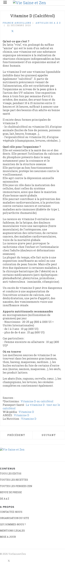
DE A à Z (4, 498)
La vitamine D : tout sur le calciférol (31, 406)
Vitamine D (26, 412)
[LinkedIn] (8, 31)
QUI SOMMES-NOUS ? (13, 524)
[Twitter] (12, 31)
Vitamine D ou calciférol (37, 401)
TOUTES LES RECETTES (14, 479)
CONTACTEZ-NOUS (11, 511)
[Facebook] (4, 31)
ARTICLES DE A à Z (48, 22)
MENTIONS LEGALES (12, 530)
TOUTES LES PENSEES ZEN (16, 486)
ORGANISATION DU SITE (14, 518)
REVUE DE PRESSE (11, 492)
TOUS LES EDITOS (10, 473)
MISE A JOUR (8, 536)
